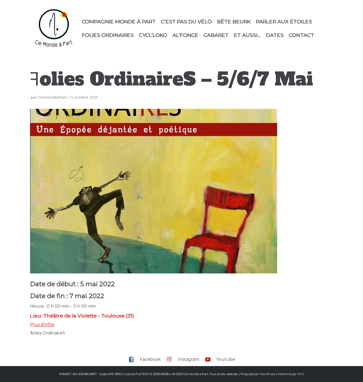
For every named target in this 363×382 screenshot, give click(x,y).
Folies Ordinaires (108, 35)
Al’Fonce (185, 35)
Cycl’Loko (153, 35)
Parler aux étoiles (284, 21)
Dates (275, 35)
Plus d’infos (42, 324)
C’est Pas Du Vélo (186, 21)
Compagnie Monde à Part (119, 21)
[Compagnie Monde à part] (53, 28)
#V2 (301, 374)
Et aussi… (247, 35)
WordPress (267, 374)
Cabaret (216, 35)
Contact (301, 35)
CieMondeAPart (52, 97)
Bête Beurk (234, 21)
